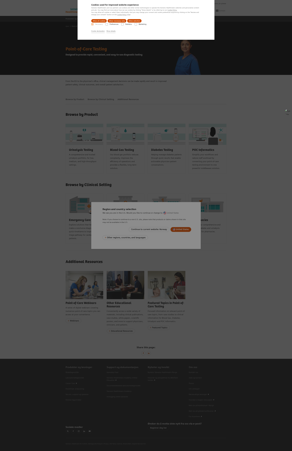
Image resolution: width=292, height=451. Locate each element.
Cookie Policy (172, 10)
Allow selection (134, 21)
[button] (288, 112)
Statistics (128, 24)
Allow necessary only (117, 21)
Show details (111, 31)
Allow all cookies (99, 21)
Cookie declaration (98, 31)
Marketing (142, 24)
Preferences (114, 24)
